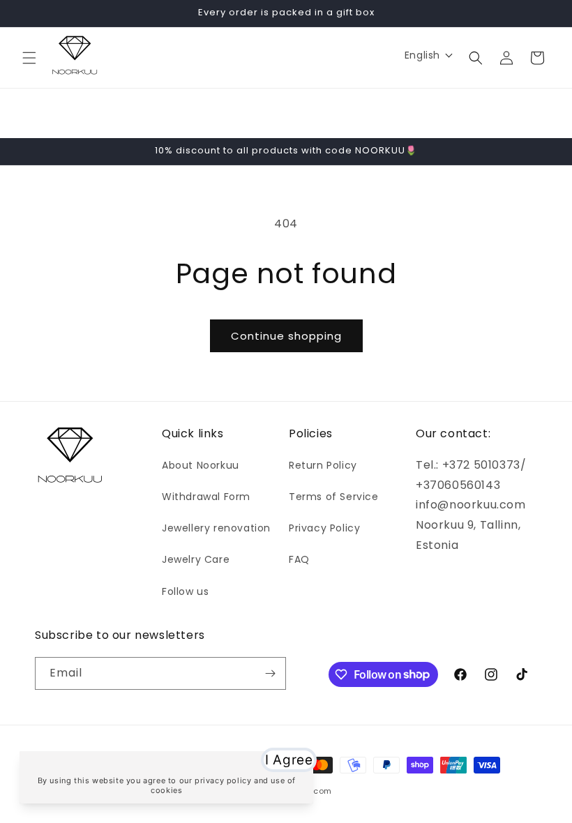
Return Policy (323, 465)
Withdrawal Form (206, 497)
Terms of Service (334, 497)
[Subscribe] (270, 673)
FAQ (299, 559)
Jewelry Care (195, 559)
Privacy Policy (324, 528)
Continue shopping (286, 336)
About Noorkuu (200, 465)
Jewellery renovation (216, 528)
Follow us (185, 591)
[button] (29, 58)
